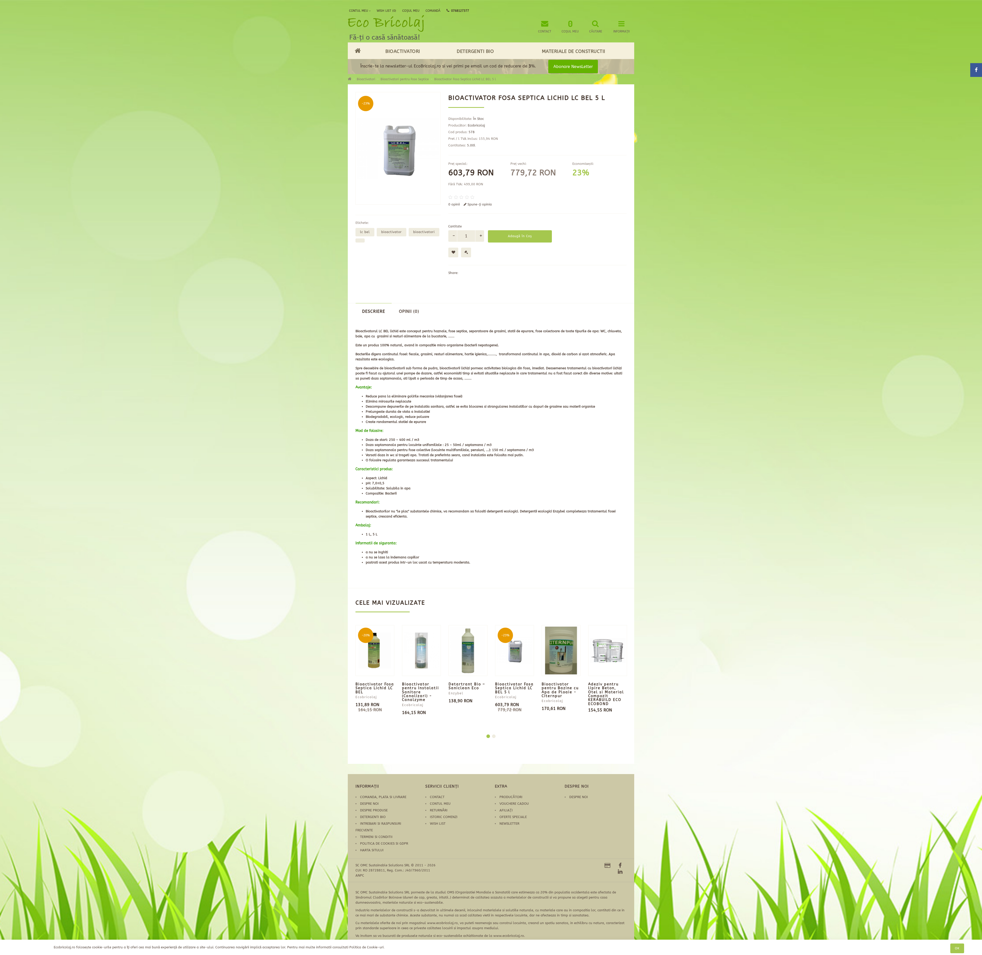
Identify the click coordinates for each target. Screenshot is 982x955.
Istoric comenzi (443, 817)
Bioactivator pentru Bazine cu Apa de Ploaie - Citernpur (560, 690)
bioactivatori (424, 232)
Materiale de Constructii (573, 51)
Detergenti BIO (475, 51)
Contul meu (440, 804)
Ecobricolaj (476, 125)
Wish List (437, 823)
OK (957, 948)
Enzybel (456, 693)
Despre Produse (374, 810)
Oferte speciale (513, 817)
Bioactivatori (402, 51)
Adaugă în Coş (520, 236)
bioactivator (391, 232)
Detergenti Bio (373, 817)
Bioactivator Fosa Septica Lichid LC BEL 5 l (465, 79)
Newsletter (509, 823)
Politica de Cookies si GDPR (384, 843)
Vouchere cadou (514, 804)
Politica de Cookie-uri (366, 947)
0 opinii (454, 204)
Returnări (439, 810)
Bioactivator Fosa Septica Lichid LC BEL (374, 688)
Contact (437, 797)
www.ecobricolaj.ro (442, 923)
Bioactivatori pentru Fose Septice (405, 79)
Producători (510, 797)
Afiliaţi (506, 810)
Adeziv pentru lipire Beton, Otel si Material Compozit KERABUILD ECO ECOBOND (606, 694)
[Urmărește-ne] (607, 866)
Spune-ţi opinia (479, 204)
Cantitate (455, 226)
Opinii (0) (409, 311)
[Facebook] (620, 866)
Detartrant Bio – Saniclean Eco (467, 686)
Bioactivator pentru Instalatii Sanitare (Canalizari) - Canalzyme (420, 692)
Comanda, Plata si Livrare (383, 797)
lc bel (365, 232)
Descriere (373, 311)
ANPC (359, 875)
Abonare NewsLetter (573, 66)
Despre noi (369, 804)
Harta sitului (372, 850)
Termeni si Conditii (376, 837)
